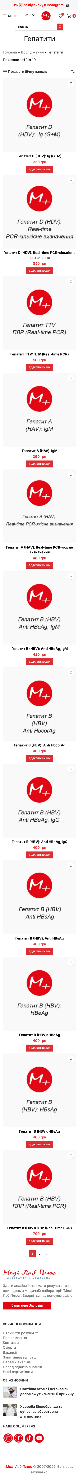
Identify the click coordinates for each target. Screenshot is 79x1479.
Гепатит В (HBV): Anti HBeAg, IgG (39, 842)
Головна (10, 52)
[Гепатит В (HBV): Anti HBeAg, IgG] (39, 801)
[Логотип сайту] (46, 16)
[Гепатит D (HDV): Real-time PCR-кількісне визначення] (39, 212)
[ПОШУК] (60, 27)
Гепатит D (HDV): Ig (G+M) (39, 156)
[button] (39, 169)
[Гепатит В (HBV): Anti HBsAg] (39, 897)
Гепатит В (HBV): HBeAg (39, 1035)
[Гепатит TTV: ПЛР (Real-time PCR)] (39, 313)
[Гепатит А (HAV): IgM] (39, 410)
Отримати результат (20, 1333)
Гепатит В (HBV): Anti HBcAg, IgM (40, 649)
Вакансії (10, 1352)
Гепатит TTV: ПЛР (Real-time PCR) (39, 354)
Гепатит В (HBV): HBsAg (39, 1131)
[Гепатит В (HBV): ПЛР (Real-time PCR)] (39, 1187)
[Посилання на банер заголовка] (39, 5)
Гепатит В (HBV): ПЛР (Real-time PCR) (39, 1228)
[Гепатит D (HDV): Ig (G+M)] (39, 115)
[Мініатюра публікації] (10, 1392)
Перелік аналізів (17, 1362)
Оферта (9, 1347)
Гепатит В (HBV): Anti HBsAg (39, 938)
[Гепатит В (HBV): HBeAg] (39, 994)
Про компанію (15, 1338)
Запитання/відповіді (20, 1357)
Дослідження (32, 52)
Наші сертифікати (18, 1372)
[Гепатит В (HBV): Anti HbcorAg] (39, 704)
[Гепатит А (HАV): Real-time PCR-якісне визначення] (39, 506)
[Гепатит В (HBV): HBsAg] (39, 1090)
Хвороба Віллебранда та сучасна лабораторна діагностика (41, 1411)
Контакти (11, 1343)
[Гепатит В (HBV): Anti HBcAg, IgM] (39, 608)
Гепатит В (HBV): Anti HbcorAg (39, 745)
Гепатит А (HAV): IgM (39, 451)
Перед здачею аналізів (22, 1367)
